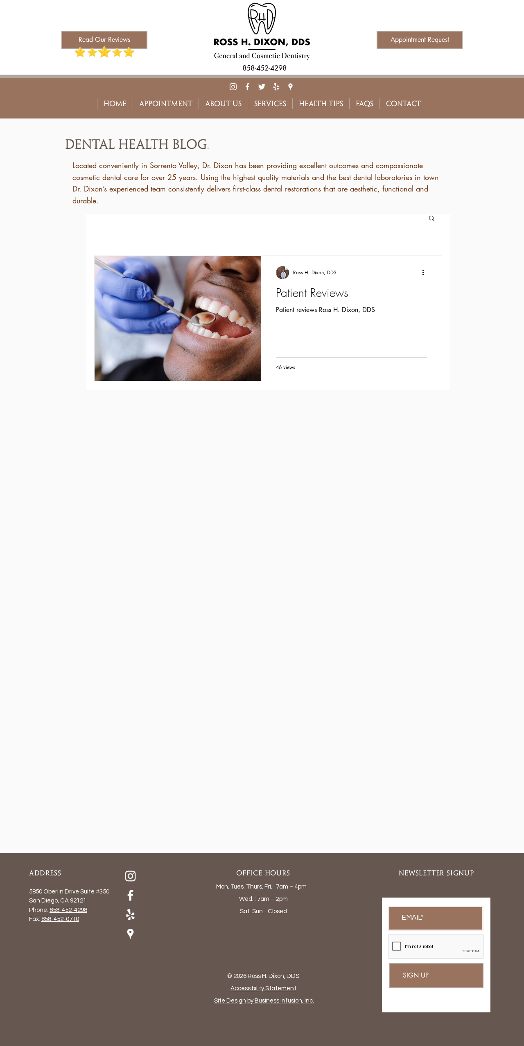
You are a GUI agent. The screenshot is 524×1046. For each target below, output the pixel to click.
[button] (432, 218)
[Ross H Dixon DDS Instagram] (233, 86)
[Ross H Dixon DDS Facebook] (247, 86)
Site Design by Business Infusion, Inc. (264, 1001)
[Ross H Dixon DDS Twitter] (262, 86)
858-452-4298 (68, 910)
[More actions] (426, 273)
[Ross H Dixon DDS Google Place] (290, 86)
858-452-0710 (60, 919)
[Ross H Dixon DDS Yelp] (276, 86)
